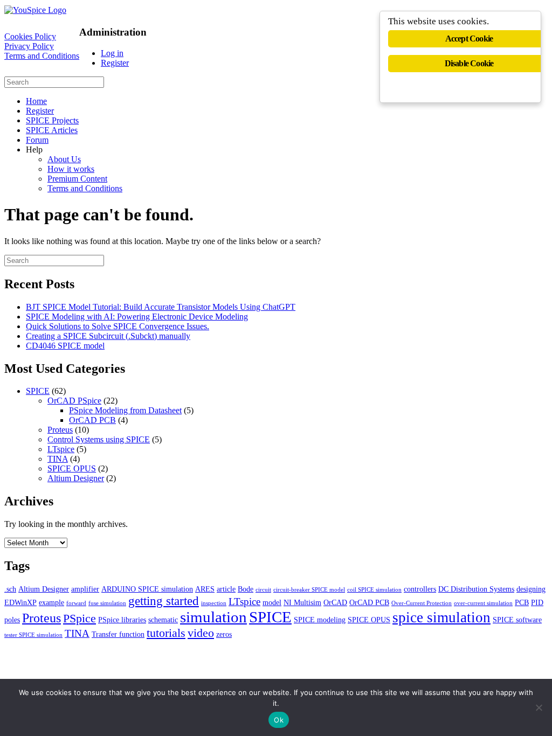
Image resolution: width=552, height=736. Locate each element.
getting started (163, 601)
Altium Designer (75, 478)
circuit (263, 590)
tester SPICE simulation (33, 635)
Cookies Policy (30, 36)
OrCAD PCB (92, 420)
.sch (10, 589)
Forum (37, 139)
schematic (163, 619)
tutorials (166, 633)
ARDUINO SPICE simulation (147, 589)
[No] (538, 707)
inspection (213, 603)
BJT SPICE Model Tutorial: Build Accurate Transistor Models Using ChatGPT (160, 306)
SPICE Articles (52, 130)
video (201, 633)
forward (76, 603)
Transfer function (118, 634)
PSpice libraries (122, 619)
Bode (245, 589)
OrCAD (335, 602)
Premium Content (77, 178)
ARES (205, 589)
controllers (420, 589)
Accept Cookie (469, 38)
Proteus (60, 429)
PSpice (79, 618)
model (272, 602)
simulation (213, 617)
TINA (57, 458)
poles (12, 619)
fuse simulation (107, 603)
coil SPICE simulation (374, 590)
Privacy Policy (29, 46)
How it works (70, 168)
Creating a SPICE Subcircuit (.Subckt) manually (108, 336)
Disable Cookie (469, 63)
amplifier (85, 589)
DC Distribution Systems (476, 589)
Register (115, 62)
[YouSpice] (35, 10)
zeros (224, 634)
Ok (279, 720)
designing (531, 589)
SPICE (38, 390)
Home (36, 101)
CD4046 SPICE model (65, 345)
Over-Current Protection (421, 603)
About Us (64, 159)
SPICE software (517, 619)
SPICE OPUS (71, 468)
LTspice (60, 449)
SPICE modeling (320, 619)
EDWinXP (20, 602)
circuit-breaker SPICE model (309, 590)
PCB (522, 602)
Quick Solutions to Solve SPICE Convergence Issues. (117, 326)
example (51, 602)
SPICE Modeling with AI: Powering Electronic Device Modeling (137, 316)
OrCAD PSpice (74, 400)
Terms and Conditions (41, 55)
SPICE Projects (52, 120)
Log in (112, 53)
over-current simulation (483, 603)
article (226, 589)
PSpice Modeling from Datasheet (125, 410)
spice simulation (441, 617)
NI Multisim (302, 602)
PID (537, 602)
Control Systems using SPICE (98, 439)
